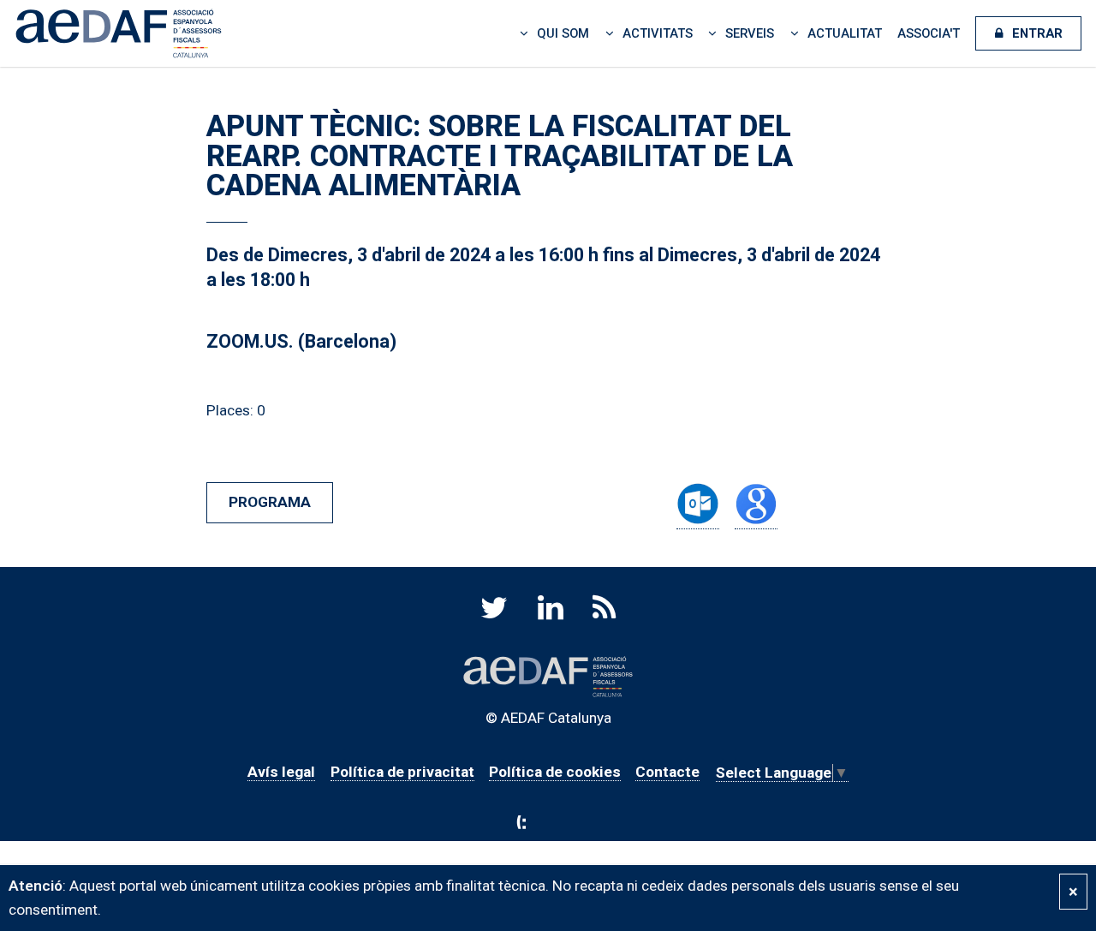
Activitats (657, 33)
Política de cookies (555, 771)
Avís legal (281, 771)
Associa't (928, 33)
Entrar (1037, 33)
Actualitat (844, 33)
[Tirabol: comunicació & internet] (548, 822)
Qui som (563, 33)
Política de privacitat (402, 771)
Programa (270, 501)
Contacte (667, 771)
